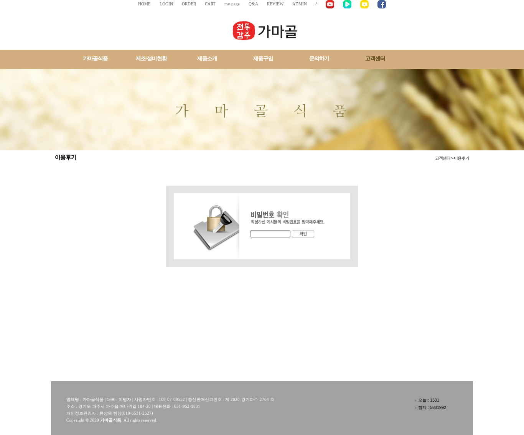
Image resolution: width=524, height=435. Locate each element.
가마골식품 (95, 58)
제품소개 (207, 58)
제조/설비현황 (151, 58)
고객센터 (375, 58)
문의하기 (319, 58)
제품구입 (263, 58)
